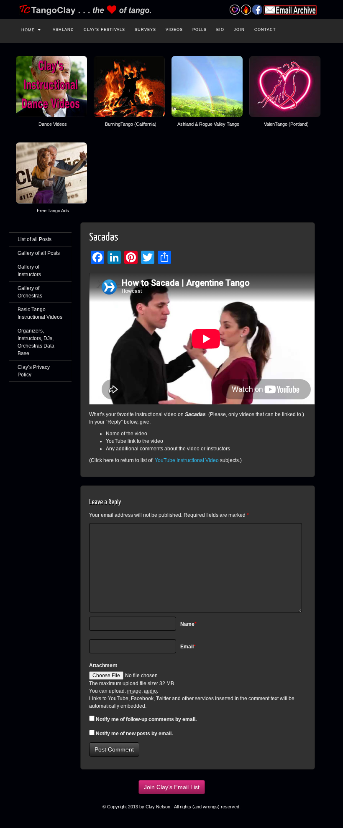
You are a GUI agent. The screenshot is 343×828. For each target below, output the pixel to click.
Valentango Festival (234, 10)
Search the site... (320, 29)
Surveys (145, 30)
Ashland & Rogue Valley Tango (208, 124)
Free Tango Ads (53, 210)
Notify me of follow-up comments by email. (146, 719)
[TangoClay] (171, 9)
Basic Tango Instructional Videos (40, 313)
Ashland (63, 30)
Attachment (103, 665)
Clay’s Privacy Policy (34, 371)
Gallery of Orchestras (30, 292)
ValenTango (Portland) (286, 124)
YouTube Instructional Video (187, 460)
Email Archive (290, 10)
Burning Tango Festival (246, 10)
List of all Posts (34, 239)
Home (28, 30)
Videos (174, 30)
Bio (220, 30)
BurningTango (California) (130, 124)
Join (239, 30)
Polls (199, 30)
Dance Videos (52, 124)
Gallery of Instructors (29, 270)
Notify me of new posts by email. (134, 734)
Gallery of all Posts (39, 253)
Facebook (257, 10)
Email (188, 647)
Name (188, 624)
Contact (265, 30)
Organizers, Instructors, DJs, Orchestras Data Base (36, 342)
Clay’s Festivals (104, 30)
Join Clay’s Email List (172, 787)
